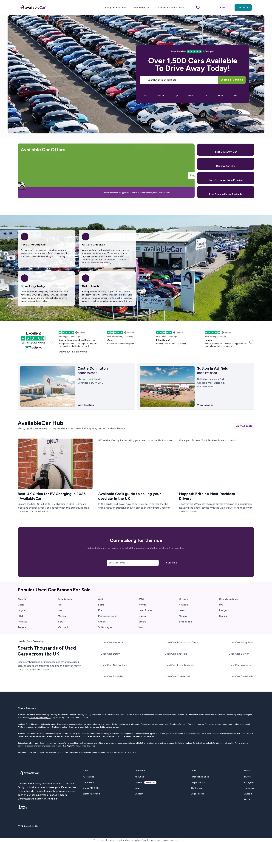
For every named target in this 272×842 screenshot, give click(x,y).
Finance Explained (200, 776)
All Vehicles (88, 776)
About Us (139, 776)
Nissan (183, 615)
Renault (22, 621)
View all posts (244, 425)
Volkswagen (105, 627)
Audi (101, 598)
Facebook (249, 788)
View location (85, 404)
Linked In (248, 793)
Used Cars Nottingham (114, 665)
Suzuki (223, 615)
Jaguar (22, 610)
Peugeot (224, 610)
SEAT (61, 621)
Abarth (22, 598)
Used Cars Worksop (240, 665)
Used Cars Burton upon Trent (181, 642)
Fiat (60, 604)
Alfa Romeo (65, 598)
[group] (146, 92)
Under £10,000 (91, 788)
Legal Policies (197, 793)
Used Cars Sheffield (176, 653)
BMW (141, 598)
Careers (138, 782)
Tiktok (247, 799)
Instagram (249, 782)
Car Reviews (197, 788)
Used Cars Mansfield (112, 676)
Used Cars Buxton (239, 653)
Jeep (61, 610)
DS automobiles (228, 598)
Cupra (142, 615)
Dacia (21, 604)
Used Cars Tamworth (241, 676)
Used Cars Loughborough (179, 665)
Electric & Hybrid (91, 793)
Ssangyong (185, 621)
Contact (139, 793)
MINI (20, 615)
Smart (142, 621)
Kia (100, 610)
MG (221, 604)
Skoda (102, 621)
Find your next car (115, 7)
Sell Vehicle (88, 782)
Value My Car (142, 7)
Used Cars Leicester (112, 642)
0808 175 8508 (207, 373)
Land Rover (145, 610)
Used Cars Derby (110, 653)
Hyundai (183, 604)
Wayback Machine (133, 840)
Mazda (62, 615)
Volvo (142, 627)
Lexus (182, 610)
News (137, 788)
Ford (101, 604)
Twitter (247, 776)
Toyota (22, 627)
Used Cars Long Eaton (241, 642)
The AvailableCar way (171, 7)
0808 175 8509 (87, 373)
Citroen (183, 598)
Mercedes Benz (107, 615)
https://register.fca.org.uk (40, 717)
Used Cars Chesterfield (178, 676)
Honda (142, 604)
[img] (55, 464)
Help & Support (199, 782)
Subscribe (171, 562)
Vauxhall (63, 627)
